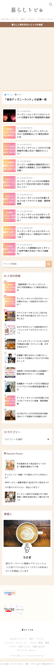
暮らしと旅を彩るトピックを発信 (27, 24)
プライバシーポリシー (27, 650)
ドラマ (12, 646)
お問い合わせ (38, 646)
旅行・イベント (27, 19)
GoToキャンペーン (9, 19)
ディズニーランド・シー (16, 642)
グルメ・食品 (36, 642)
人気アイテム (24, 646)
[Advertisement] (27, 59)
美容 (47, 642)
